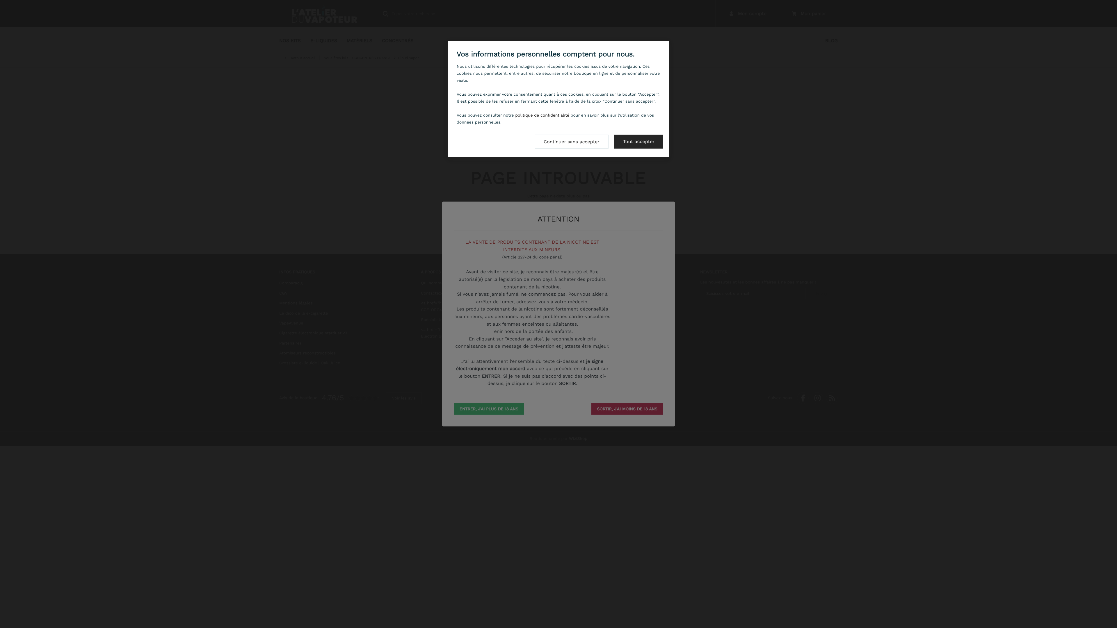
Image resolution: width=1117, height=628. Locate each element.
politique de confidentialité (542, 115)
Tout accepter (638, 141)
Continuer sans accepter (572, 141)
